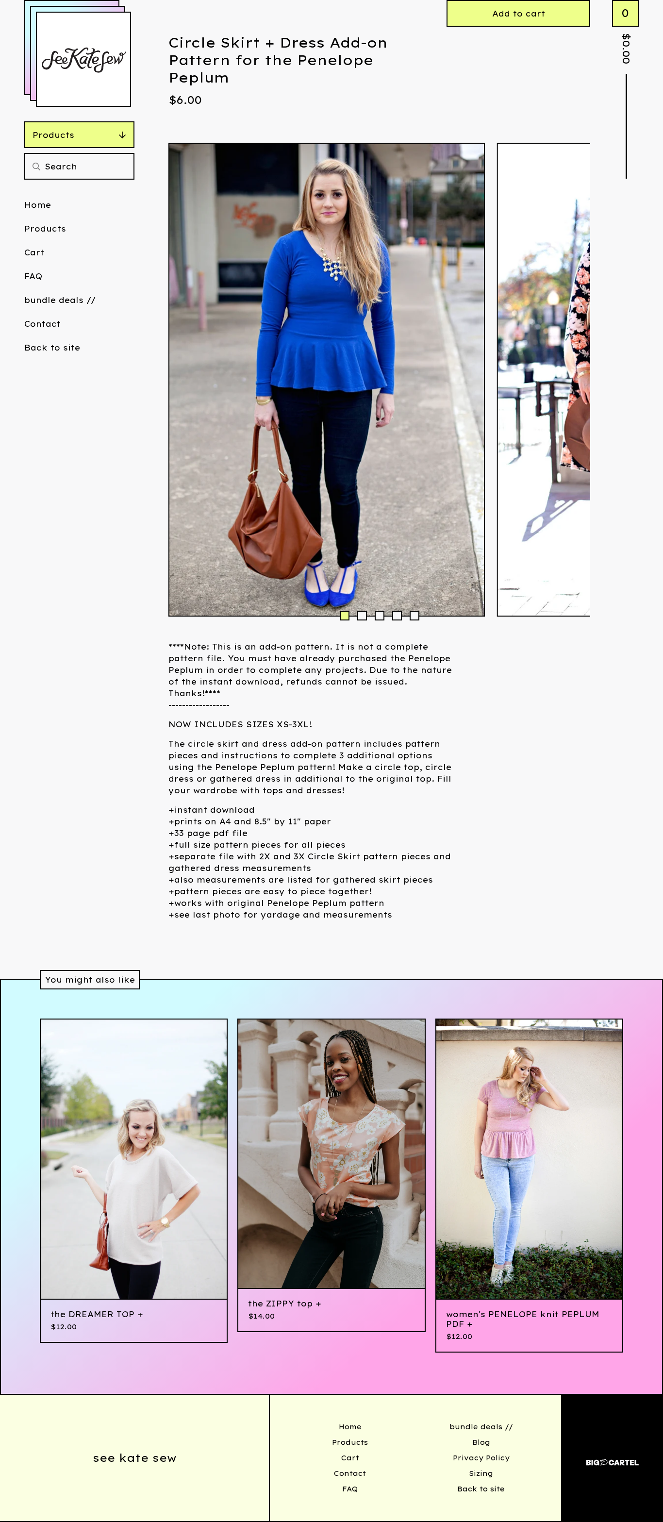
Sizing (481, 1473)
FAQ (33, 276)
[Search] (36, 166)
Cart (34, 252)
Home (37, 205)
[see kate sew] (83, 59)
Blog (481, 1442)
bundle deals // (60, 300)
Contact (42, 324)
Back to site (52, 347)
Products (53, 135)
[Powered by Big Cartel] (612, 1458)
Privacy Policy (481, 1458)
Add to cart (518, 13)
